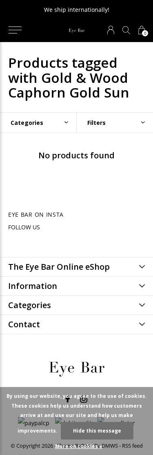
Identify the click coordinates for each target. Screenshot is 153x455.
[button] (15, 30)
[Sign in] (110, 30)
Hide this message (97, 430)
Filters (96, 123)
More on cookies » (78, 446)
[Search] (126, 30)
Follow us (24, 227)
